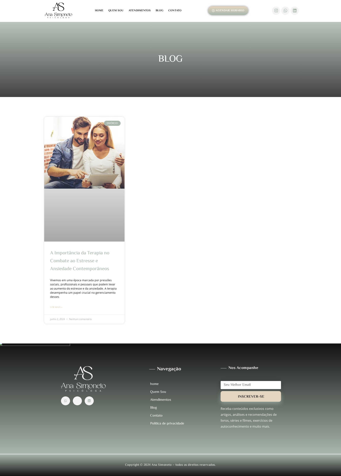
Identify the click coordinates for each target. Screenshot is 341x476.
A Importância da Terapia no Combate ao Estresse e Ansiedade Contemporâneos (79, 261)
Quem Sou (116, 10)
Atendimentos (140, 10)
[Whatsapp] (285, 11)
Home (99, 10)
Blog (159, 10)
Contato (175, 10)
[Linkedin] (294, 11)
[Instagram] (276, 11)
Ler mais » (56, 307)
